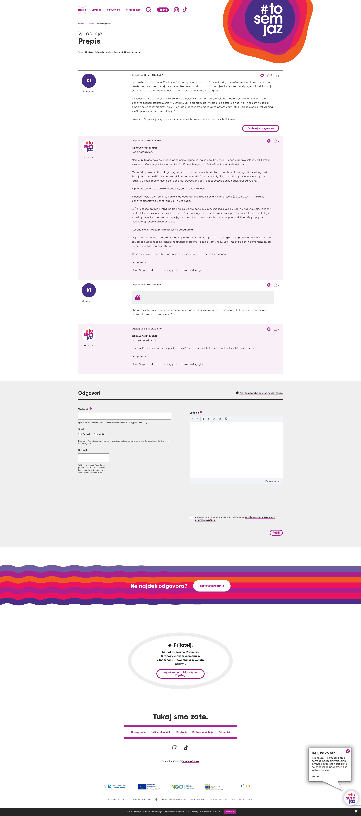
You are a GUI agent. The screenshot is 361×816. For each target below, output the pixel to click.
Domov (81, 24)
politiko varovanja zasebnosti (208, 812)
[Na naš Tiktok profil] (184, 9)
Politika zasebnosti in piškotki (174, 799)
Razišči (82, 9)
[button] (192, 419)
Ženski (86, 434)
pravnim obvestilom (205, 520)
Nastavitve (229, 812)
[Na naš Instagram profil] (176, 9)
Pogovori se (113, 9)
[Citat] (262, 75)
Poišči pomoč (133, 9)
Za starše (181, 732)
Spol (81, 429)
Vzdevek (83, 409)
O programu (138, 732)
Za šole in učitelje (202, 732)
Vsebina (194, 412)
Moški (101, 434)
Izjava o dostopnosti (218, 799)
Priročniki (224, 732)
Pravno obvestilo (198, 799)
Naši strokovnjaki (161, 732)
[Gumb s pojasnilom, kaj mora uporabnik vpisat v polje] (91, 408)
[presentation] (192, 419)
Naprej (315, 776)
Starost (82, 450)
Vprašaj (96, 9)
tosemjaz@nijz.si (190, 760)
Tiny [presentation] (278, 480)
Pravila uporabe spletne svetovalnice (261, 393)
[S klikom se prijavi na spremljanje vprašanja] (277, 75)
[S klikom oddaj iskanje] (143, 9)
